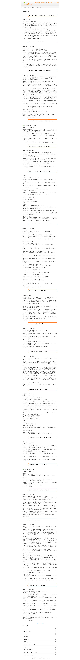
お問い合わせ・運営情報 (29, 655)
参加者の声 (39, 7)
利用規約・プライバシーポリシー (31, 652)
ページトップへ (40, 623)
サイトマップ (25, 626)
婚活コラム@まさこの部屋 (29, 644)
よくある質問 (33, 7)
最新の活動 (26, 639)
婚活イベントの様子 (28, 647)
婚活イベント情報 (27, 641)
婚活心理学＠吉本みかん (29, 649)
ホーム (25, 628)
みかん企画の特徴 (25, 7)
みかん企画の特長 (27, 631)
